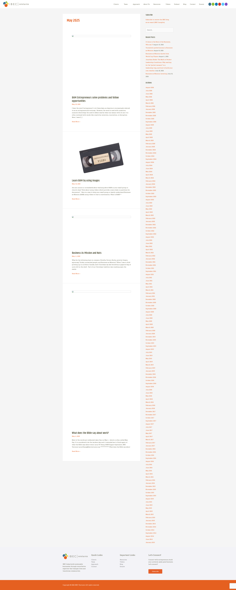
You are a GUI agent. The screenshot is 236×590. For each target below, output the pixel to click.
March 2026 (150, 103)
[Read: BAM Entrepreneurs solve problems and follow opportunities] (101, 64)
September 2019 (151, 346)
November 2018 (151, 377)
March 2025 (150, 140)
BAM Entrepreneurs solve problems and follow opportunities (95, 99)
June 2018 (149, 393)
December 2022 (151, 224)
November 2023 (151, 190)
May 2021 (149, 284)
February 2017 (150, 443)
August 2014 (150, 536)
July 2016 (149, 464)
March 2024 (150, 178)
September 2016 (151, 458)
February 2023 (150, 218)
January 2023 (150, 221)
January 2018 (150, 408)
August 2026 (150, 87)
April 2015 (149, 511)
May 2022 (149, 246)
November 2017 (151, 415)
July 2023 (149, 203)
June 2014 (149, 539)
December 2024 (151, 150)
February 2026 (150, 106)
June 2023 (149, 206)
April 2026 (149, 100)
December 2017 (151, 411)
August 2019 (150, 349)
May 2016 (149, 471)
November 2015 (151, 489)
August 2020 (150, 312)
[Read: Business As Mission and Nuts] (101, 232)
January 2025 (150, 147)
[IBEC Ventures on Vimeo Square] (223, 4)
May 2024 (149, 171)
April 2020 (149, 324)
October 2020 (150, 305)
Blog (184, 4)
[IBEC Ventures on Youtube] (219, 4)
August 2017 (150, 424)
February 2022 (150, 256)
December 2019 (150, 337)
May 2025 (149, 134)
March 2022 (150, 253)
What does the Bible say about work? (90, 433)
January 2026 (150, 109)
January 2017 (150, 446)
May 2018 (149, 396)
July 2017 (149, 427)
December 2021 (150, 262)
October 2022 (150, 231)
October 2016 (150, 455)
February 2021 (150, 293)
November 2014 (151, 527)
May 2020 (149, 321)
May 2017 (149, 433)
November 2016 (151, 452)
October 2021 (150, 268)
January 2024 (150, 184)
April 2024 (149, 175)
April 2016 (149, 474)
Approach (136, 4)
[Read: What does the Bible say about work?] (101, 360)
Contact (192, 4)
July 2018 (149, 390)
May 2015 (149, 508)
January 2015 (150, 520)
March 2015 (149, 514)
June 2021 (149, 281)
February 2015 (150, 517)
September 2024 (151, 159)
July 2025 (149, 128)
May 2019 (149, 358)
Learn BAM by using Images (86, 180)
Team (126, 4)
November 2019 (151, 340)
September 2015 (151, 495)
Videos (168, 4)
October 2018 (150, 380)
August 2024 (150, 162)
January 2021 (150, 296)
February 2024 (150, 181)
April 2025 (149, 137)
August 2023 (150, 200)
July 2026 (149, 90)
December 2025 (151, 112)
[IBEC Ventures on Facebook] (209, 4)
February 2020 (150, 330)
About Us (146, 4)
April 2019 (149, 362)
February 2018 (150, 405)
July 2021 (149, 277)
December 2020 (151, 299)
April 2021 (149, 287)
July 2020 (149, 315)
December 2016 (150, 449)
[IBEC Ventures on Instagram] (226, 4)
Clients (116, 4)
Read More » (76, 122)
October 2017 (150, 418)
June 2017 (149, 430)
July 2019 (149, 352)
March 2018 (150, 402)
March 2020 (150, 327)
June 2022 (149, 243)
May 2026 (149, 97)
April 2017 (149, 436)
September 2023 (151, 196)
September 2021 (151, 271)
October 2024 (150, 156)
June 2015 (149, 505)
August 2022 (150, 237)
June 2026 (149, 94)
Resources (156, 4)
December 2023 (151, 187)
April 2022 (149, 249)
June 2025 (149, 131)
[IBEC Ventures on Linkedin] (216, 4)
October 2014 (150, 530)
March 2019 (149, 365)
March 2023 (150, 215)
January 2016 (150, 483)
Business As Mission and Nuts (86, 253)
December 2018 (151, 374)
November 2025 (151, 115)
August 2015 (150, 499)
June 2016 (149, 468)
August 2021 (150, 274)
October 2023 (150, 193)
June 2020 (149, 318)
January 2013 (150, 542)
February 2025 (150, 143)
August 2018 (150, 386)
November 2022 (151, 228)
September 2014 (151, 533)
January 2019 (150, 371)
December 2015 (150, 486)
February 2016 (150, 480)
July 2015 (149, 502)
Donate (201, 4)
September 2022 (151, 234)
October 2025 (150, 119)
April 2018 (149, 399)
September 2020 (151, 309)
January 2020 (150, 333)
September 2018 (151, 383)
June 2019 (149, 355)
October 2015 (150, 492)
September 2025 (151, 122)
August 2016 (150, 461)
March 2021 (149, 290)
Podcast (176, 4)
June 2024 (149, 168)
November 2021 (151, 265)
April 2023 (149, 212)
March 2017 (150, 439)
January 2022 (150, 259)
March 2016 (149, 477)
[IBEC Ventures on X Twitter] (213, 4)
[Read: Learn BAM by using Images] (101, 158)
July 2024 (149, 165)
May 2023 (149, 209)
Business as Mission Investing (156, 74)
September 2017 (151, 421)
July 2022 (149, 240)
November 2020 (151, 302)
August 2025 (150, 125)
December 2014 (151, 524)
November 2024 (151, 153)
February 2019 (150, 368)
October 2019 (150, 343)
